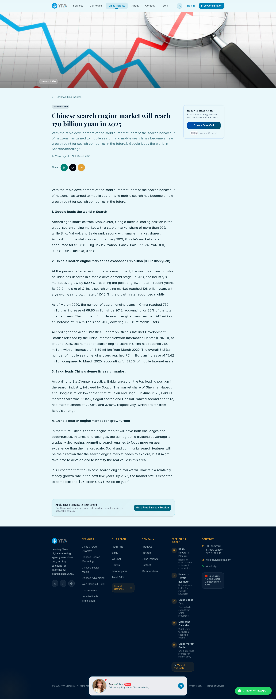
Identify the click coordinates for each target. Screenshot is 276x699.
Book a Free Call (204, 125)
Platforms (117, 546)
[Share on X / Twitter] (72, 167)
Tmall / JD (118, 577)
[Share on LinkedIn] (64, 167)
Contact (146, 565)
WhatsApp (212, 566)
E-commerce (89, 590)
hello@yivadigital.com (218, 559)
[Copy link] (81, 167)
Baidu (115, 552)
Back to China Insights (68, 97)
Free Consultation (211, 5)
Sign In (191, 5)
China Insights (150, 559)
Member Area (150, 571)
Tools (164, 5)
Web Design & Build (93, 584)
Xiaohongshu (119, 571)
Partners (147, 552)
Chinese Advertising (93, 578)
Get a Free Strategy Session (152, 507)
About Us (147, 546)
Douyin (116, 565)
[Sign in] (179, 6)
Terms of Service (215, 686)
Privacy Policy (195, 686)
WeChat (116, 559)
